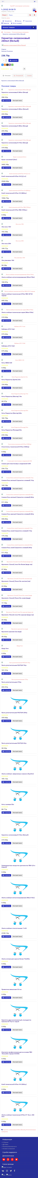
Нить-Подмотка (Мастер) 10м (12, 396)
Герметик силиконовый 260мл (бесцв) (15, 92)
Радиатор (6, 23)
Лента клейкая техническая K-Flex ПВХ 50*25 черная (17, 294)
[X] (7, 65)
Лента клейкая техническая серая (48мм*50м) (17, 312)
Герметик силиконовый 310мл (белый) (15, 835)
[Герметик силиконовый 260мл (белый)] (19, 45)
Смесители (28, 21)
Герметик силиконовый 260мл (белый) (14, 1129)
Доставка (5, 1144)
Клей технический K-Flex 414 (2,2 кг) (14, 176)
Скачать (29, 75)
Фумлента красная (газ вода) (11, 631)
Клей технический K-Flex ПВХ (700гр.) (14, 210)
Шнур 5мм (5, 648)
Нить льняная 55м (8, 804)
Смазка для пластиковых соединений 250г (16, 463)
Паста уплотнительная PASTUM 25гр (14, 743)
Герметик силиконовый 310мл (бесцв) (15, 142)
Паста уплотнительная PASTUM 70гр (14, 665)
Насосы (19, 21)
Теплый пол (8, 21)
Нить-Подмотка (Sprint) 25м (11, 379)
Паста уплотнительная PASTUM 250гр (14, 712)
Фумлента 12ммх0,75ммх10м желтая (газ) (16, 581)
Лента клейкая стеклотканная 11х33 (14, 928)
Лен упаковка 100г (8, 260)
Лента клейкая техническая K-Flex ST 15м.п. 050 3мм (18, 1115)
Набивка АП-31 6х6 (8, 329)
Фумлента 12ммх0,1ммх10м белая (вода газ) (17, 564)
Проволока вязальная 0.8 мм (12, 989)
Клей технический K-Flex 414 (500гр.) (14, 1084)
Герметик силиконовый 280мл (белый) (15, 109)
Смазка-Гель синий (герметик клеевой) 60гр (17, 547)
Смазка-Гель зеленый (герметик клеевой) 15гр (18, 480)
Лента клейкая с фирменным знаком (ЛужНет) (18, 773)
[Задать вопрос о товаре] (24, 69)
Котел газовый (17, 23)
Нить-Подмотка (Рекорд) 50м (12, 430)
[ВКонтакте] (2, 65)
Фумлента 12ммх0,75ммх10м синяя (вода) (16, 598)
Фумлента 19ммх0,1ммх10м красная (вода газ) (18, 614)
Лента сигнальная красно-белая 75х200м (16, 959)
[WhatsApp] (12, 65)
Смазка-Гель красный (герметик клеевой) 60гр (18, 514)
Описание (8, 75)
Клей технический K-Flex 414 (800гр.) (14, 193)
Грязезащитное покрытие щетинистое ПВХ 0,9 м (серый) (18, 866)
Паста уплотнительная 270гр (11, 682)
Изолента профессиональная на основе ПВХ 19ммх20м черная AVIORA (17, 1052)
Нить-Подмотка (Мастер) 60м (12, 413)
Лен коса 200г (6, 243)
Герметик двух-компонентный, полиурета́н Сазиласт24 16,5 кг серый (16, 1020)
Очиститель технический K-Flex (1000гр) (15, 446)
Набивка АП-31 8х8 (8, 346)
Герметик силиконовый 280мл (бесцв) (15, 126)
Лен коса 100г (6, 226)
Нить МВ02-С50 (7, 362)
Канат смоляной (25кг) (9, 159)
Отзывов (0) (19, 75)
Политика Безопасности (10, 1146)
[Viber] (10, 65)
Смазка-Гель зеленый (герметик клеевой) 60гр (18, 497)
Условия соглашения (9, 1148)
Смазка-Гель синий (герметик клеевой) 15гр (17, 531)
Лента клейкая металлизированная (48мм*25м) (18, 897)
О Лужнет (5, 1142)
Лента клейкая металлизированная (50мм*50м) (18, 277)
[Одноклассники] (5, 65)
